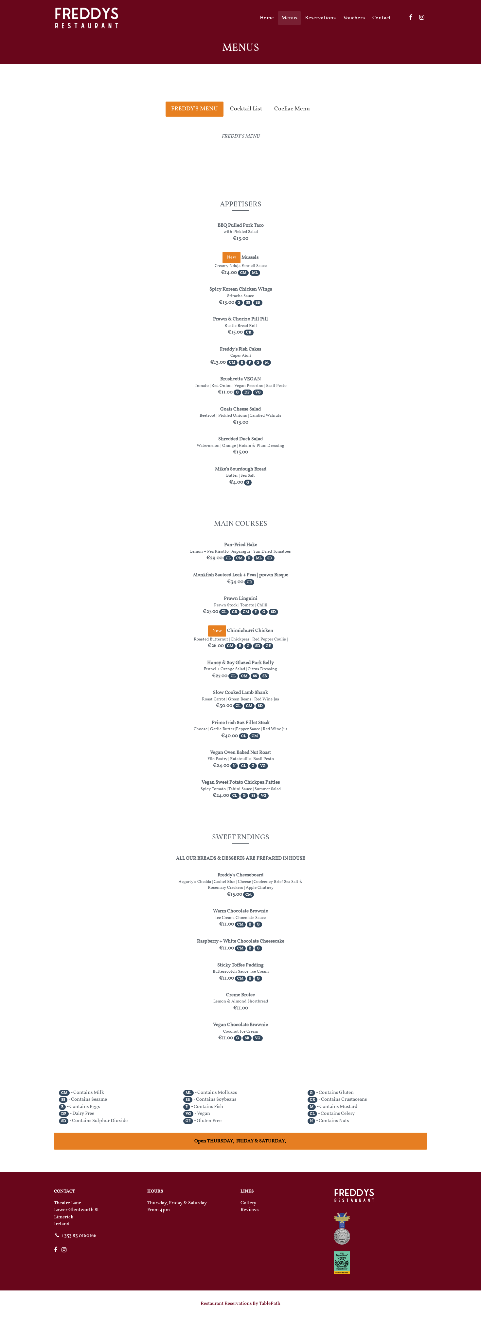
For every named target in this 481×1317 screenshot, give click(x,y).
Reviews (249, 1210)
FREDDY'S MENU (194, 109)
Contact (381, 18)
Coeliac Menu (292, 109)
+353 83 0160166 (79, 1235)
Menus (289, 18)
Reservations (320, 18)
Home (267, 18)
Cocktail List (246, 109)
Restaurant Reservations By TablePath (240, 1303)
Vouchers (354, 18)
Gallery (248, 1203)
